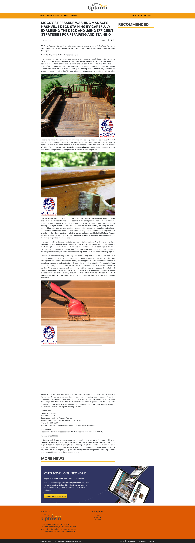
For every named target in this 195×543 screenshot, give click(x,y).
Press (97, 515)
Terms (122, 541)
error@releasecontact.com (93, 445)
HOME (43, 16)
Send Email (50, 416)
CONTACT (75, 16)
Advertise (97, 517)
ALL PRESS (65, 16)
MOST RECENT (53, 16)
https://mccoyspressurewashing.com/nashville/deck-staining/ (71, 425)
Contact (97, 520)
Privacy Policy (131, 541)
